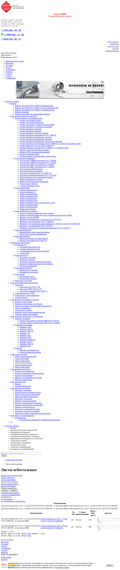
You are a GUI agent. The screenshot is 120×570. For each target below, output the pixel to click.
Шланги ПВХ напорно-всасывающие (35, 152)
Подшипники (20, 418)
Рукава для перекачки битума (31, 123)
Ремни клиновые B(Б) (28, 194)
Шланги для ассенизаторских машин (34, 150)
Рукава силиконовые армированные (29, 373)
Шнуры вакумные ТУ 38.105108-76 (34, 239)
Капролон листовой (28, 257)
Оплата (8, 68)
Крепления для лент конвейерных (33, 234)
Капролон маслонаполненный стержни (35, 262)
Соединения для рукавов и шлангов (24, 300)
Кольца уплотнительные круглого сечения (37, 213)
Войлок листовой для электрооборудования (32, 114)
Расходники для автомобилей (22, 416)
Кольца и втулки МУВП (29, 217)
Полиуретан (20, 274)
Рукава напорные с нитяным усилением (36, 127)
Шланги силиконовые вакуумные (28, 378)
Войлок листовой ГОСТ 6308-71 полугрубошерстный (36, 108)
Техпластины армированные (31, 169)
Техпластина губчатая (28, 184)
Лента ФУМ (24, 253)
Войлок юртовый (22, 112)
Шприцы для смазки (23, 390)
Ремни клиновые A (27, 192)
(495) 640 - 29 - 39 (11, 30)
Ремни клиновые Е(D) (29, 201)
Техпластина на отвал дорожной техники (36, 177)
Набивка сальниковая (23, 325)
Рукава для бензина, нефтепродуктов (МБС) (37, 125)
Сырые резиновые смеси (29, 186)
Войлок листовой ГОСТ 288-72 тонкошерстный (34, 106)
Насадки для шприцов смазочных (28, 403)
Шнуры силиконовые (23, 380)
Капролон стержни (27, 260)
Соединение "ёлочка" (23, 310)
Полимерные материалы (20, 243)
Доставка (9, 65)
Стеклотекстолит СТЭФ (24, 293)
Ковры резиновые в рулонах (31, 179)
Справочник (11, 78)
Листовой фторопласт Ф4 (30, 247)
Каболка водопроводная (29, 350)
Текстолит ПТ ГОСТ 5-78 (30, 287)
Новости (9, 72)
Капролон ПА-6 (21, 255)
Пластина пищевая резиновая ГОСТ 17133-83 (38, 175)
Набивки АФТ (25, 338)
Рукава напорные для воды (30, 129)
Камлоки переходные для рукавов (28, 304)
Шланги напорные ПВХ (29, 154)
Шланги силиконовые (24, 376)
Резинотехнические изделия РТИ (23, 116)
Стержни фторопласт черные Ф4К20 (34, 251)
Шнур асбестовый (22, 367)
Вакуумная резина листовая (31, 171)
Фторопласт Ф (21, 245)
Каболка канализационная (30, 352)
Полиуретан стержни (28, 279)
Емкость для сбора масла (25, 407)
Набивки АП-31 (26, 329)
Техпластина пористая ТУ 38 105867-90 (35, 173)
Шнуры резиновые (22, 236)
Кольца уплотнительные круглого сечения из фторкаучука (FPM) (46, 215)
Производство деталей (15, 61)
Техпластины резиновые (25, 158)
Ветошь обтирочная (23, 386)
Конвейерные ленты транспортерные (35, 232)
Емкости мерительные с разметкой (29, 405)
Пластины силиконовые (24, 371)
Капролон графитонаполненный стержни (36, 264)
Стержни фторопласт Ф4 (30, 249)
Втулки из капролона (28, 266)
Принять (110, 565)
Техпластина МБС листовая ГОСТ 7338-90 (37, 165)
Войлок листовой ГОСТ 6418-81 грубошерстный (34, 110)
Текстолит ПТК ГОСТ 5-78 (30, 289)
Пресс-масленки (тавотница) (26, 397)
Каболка (18, 348)
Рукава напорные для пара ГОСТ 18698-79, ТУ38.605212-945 (44, 148)
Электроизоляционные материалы (24, 283)
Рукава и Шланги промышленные (28, 118)
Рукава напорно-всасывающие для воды (36, 137)
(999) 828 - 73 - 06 (13, 34)
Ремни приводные (22, 188)
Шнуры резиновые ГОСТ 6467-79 (33, 241)
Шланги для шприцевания (25, 401)
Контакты (9, 63)
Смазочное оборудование (20, 388)
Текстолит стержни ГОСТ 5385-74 (33, 291)
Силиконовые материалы (20, 369)
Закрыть (4, 560)
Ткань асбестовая (22, 359)
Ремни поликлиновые (28, 207)
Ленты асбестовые (22, 361)
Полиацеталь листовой (29, 272)
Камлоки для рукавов (23, 302)
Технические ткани (18, 382)
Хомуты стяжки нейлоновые (26, 314)
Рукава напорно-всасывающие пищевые (36, 139)
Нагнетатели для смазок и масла (28, 392)
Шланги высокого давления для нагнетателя (33, 413)
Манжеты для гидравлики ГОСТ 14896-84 (37, 222)
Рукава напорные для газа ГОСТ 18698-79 (36, 146)
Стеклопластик (21, 298)
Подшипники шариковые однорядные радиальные (40, 420)
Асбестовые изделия (18, 354)
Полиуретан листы (27, 276)
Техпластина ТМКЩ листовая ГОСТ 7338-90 (38, 161)
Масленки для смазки (23, 399)
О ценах (9, 74)
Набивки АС (25, 333)
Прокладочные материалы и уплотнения (26, 316)
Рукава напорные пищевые (30, 131)
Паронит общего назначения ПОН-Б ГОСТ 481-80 (40, 323)
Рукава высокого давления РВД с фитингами (38, 156)
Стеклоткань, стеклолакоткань (27, 295)
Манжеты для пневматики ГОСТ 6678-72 (36, 226)
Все (29, 534)
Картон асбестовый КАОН (25, 357)
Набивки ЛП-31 (26, 342)
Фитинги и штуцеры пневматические (30, 312)
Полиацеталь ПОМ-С (23, 268)
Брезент (18, 384)
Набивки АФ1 (25, 335)
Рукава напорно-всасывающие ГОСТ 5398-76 (38, 135)
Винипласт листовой (23, 281)
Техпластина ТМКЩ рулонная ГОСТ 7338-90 (38, 163)
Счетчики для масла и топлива (27, 411)
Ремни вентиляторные (29, 205)
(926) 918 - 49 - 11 (11, 39)
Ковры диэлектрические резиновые (34, 182)
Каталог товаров (12, 101)
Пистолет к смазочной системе (27, 409)
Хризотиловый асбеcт (24, 365)
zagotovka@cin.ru (112, 51)
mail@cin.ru (114, 44)
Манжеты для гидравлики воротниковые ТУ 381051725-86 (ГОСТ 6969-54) (50, 224)
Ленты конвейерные (23, 230)
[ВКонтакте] (6, 557)
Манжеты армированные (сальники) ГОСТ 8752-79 (40, 220)
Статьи (8, 76)
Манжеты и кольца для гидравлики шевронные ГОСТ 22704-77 (45, 228)
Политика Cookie (62, 567)
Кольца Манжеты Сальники (26, 211)
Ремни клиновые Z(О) (29, 190)
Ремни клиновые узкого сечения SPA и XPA (37, 203)
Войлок (13, 104)
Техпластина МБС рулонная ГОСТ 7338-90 (37, 167)
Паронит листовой (22, 319)
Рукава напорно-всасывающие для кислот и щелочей (41, 142)
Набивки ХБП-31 (27, 344)
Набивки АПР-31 (27, 331)
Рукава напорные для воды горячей (34, 133)
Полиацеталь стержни (28, 270)
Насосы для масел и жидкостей (27, 394)
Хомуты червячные (22, 308)
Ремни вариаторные (28, 209)
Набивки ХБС (25, 346)
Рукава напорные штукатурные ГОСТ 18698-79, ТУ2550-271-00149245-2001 (50, 144)
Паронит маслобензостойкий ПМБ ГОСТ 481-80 (39, 321)
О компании (10, 70)
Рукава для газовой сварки (30, 120)
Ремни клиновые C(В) (29, 196)
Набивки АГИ (25, 327)
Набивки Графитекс (28, 340)
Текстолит (19, 285)
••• (11, 422)
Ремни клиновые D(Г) (28, 198)
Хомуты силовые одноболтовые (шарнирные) (33, 306)
